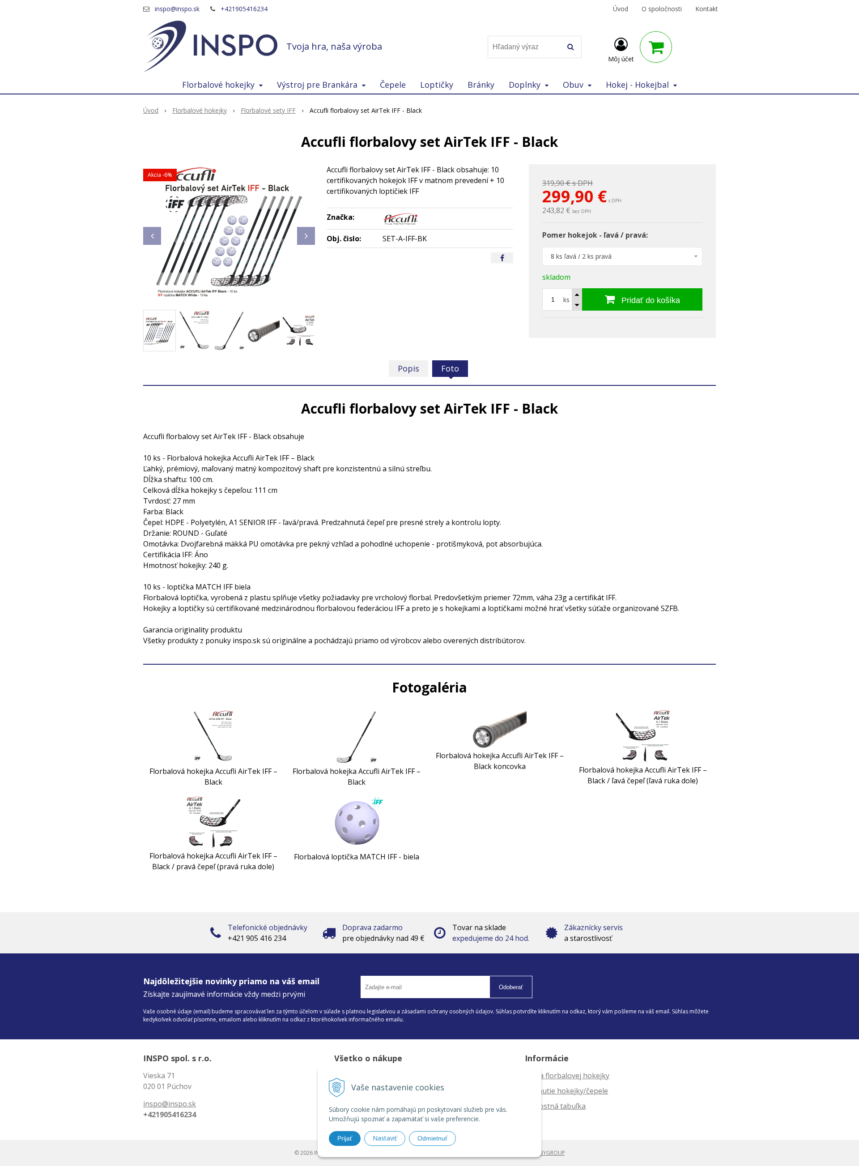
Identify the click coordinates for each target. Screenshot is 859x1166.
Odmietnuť (432, 1138)
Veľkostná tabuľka (555, 1106)
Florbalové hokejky (199, 110)
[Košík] (656, 47)
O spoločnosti (662, 8)
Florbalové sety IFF (268, 110)
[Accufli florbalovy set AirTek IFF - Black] (229, 231)
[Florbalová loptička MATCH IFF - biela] (356, 822)
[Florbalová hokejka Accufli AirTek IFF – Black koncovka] (500, 728)
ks (566, 299)
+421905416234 (244, 8)
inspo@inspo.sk (177, 8)
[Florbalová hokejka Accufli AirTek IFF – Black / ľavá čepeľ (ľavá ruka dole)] (643, 735)
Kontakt (706, 8)
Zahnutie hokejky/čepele (566, 1091)
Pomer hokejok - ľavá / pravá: (595, 235)
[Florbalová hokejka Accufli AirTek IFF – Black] (213, 736)
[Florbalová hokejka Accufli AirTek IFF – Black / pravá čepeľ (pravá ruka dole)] (213, 822)
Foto (450, 368)
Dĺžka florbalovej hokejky (567, 1076)
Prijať (344, 1138)
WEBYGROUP (548, 1153)
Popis (408, 368)
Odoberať (511, 987)
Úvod (620, 8)
